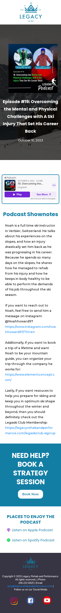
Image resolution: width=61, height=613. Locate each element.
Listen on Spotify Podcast (33, 540)
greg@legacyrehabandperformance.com (29, 586)
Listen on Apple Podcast (32, 530)
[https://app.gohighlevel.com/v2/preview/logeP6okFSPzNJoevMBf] (30, 564)
